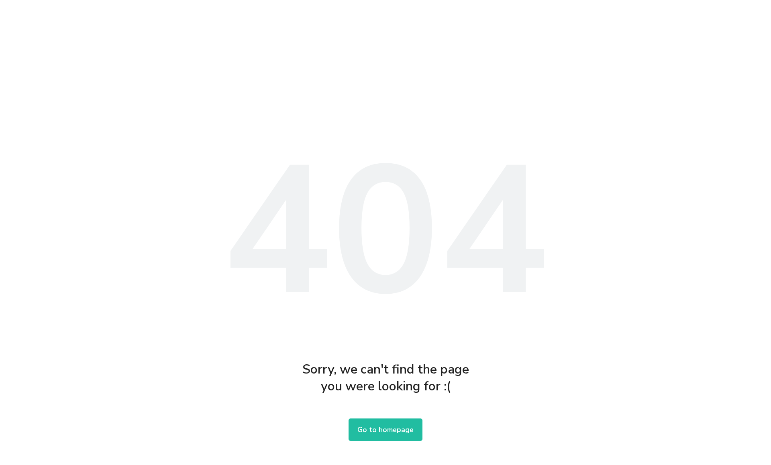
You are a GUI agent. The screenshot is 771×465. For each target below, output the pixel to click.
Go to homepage (385, 430)
